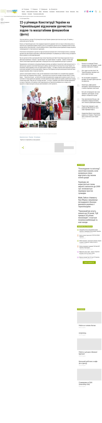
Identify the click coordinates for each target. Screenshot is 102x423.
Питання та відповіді (60, 11)
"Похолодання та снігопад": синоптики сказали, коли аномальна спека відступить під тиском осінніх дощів (89, 173)
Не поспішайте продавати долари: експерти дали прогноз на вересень (91, 79)
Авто (77, 11)
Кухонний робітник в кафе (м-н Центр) (88, 362)
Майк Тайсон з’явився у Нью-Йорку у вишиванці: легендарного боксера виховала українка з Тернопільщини (88, 202)
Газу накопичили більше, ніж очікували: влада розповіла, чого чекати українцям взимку (91, 100)
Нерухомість (45, 11)
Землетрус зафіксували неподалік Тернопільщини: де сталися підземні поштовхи (91, 86)
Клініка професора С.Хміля (32, 11)
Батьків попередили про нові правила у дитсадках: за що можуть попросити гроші (91, 93)
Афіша (40, 11)
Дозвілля (54, 9)
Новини (35, 9)
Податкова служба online (38, 13)
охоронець (82, 333)
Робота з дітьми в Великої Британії (88, 353)
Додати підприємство (89, 262)
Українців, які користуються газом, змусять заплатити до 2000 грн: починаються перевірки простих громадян (89, 187)
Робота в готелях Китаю (87, 325)
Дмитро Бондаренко (5, 22)
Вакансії (23, 11)
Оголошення (52, 11)
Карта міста (72, 11)
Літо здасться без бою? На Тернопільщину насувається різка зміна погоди (90, 72)
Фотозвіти (30, 13)
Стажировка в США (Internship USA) (85, 383)
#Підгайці (31, 137)
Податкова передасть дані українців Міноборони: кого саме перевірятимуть (90, 107)
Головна (26, 9)
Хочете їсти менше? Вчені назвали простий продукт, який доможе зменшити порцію (91, 65)
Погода (67, 11)
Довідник (44, 9)
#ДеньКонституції (24, 137)
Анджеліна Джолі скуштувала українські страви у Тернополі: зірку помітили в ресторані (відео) (91, 115)
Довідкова (24, 13)
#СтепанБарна (37, 137)
